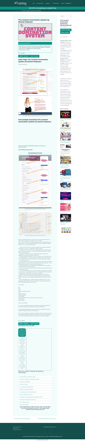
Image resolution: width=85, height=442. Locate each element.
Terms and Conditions (17, 426)
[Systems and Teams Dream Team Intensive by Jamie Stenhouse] (65, 147)
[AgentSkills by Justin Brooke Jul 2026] (65, 195)
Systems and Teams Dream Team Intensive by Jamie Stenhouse (65, 153)
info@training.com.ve (52, 426)
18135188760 (46, 426)
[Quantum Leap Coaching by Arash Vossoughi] (65, 184)
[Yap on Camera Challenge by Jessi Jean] (65, 114)
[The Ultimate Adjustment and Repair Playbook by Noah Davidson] (65, 172)
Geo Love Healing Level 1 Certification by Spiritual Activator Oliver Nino (65, 166)
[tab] (22, 332)
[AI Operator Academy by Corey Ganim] (65, 217)
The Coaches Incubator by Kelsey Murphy (21, 418)
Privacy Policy (15, 428)
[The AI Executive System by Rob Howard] (65, 125)
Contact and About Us (17, 429)
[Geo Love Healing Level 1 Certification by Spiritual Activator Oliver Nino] (65, 159)
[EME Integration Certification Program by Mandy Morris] (65, 136)
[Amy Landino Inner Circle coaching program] (65, 206)
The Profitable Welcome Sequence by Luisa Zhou (47, 418)
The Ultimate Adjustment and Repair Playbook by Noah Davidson (65, 179)
